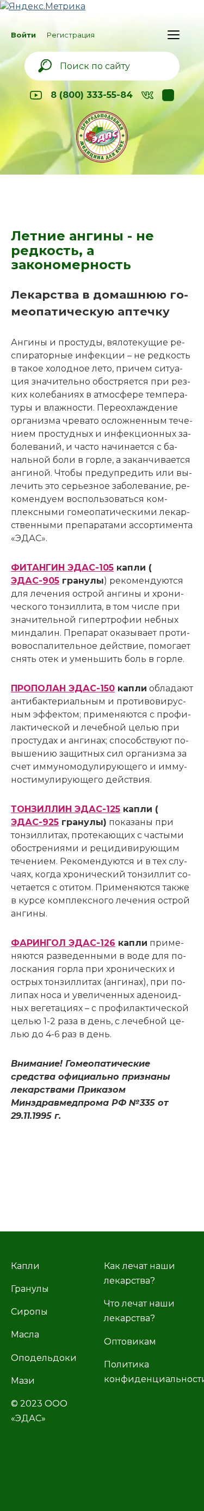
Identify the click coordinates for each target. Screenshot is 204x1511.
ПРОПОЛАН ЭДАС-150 (63, 688)
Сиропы (29, 1311)
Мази (23, 1381)
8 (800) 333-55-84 (92, 95)
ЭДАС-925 (35, 822)
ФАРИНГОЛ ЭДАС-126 (63, 943)
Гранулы (30, 1289)
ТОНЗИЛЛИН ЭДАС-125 (65, 809)
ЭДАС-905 (35, 580)
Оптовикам (130, 1341)
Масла (25, 1334)
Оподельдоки (44, 1358)
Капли (25, 1266)
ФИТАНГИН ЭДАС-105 (62, 567)
